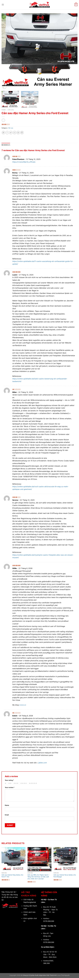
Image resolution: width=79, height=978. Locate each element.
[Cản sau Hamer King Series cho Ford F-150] (14, 859)
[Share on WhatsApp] (3, 132)
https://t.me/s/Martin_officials (23, 162)
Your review (10, 787)
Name (7, 805)
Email (7, 815)
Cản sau (11, 110)
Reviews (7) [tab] (6, 145)
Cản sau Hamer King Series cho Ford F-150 (12, 876)
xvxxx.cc (22, 705)
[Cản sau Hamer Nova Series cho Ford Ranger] (65, 859)
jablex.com (42, 763)
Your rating (9, 780)
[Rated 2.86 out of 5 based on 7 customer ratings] (39, 124)
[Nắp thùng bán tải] (39, 4)
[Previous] (6, 51)
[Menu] (3, 4)
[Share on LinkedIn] (22, 132)
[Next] (73, 51)
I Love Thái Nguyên (63, 975)
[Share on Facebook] (7, 132)
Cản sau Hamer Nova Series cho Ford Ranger (64, 876)
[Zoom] (4, 87)
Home (4, 110)
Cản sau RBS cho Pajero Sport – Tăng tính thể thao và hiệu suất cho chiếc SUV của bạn (38, 877)
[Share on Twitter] (11, 132)
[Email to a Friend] (14, 132)
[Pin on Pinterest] (18, 132)
